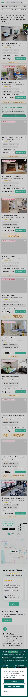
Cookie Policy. (11, 677)
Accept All (14, 681)
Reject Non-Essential (14, 686)
